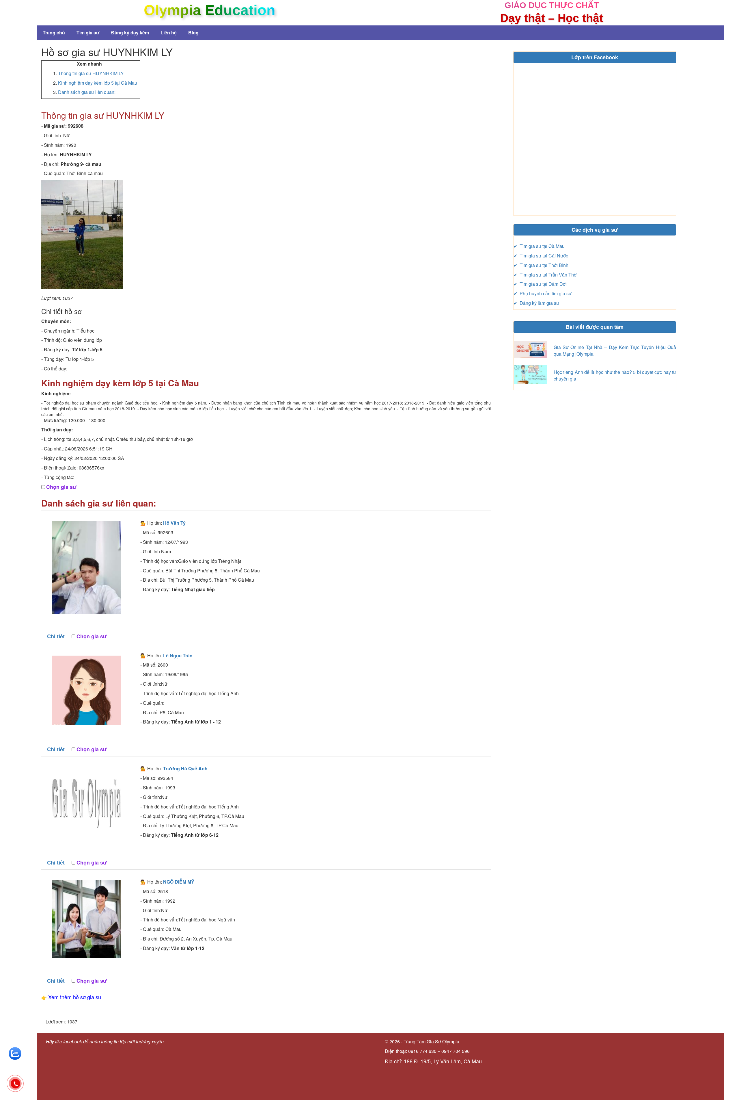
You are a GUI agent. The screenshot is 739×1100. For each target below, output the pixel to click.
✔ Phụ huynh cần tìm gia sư (543, 293)
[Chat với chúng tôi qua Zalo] (15, 1053)
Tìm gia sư (88, 32)
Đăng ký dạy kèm (130, 32)
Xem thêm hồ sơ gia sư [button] (74, 997)
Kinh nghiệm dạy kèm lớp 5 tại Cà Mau (97, 82)
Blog (193, 32)
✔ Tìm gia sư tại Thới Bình (541, 265)
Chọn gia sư (61, 487)
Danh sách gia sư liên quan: (86, 92)
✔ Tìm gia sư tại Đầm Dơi (540, 284)
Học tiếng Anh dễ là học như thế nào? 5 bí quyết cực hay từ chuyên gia (615, 375)
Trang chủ (54, 32)
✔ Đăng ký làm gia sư (536, 303)
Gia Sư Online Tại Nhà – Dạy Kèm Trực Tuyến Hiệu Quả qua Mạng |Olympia (615, 350)
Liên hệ (169, 32)
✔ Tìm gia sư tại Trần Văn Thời (546, 274)
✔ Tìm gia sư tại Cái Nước (541, 255)
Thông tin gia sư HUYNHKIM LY (91, 73)
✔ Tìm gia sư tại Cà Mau (539, 246)
